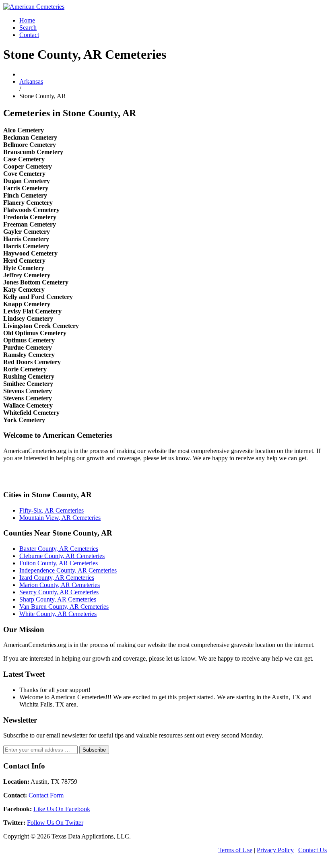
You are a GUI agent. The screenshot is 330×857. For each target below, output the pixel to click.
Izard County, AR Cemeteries (56, 577)
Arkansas (31, 81)
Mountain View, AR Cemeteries (60, 517)
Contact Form (46, 795)
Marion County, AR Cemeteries (59, 584)
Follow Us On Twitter (55, 822)
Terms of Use (235, 850)
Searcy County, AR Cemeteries (59, 592)
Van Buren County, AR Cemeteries (64, 606)
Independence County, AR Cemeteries (68, 570)
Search (28, 27)
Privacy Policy (275, 850)
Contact (29, 34)
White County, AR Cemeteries (58, 613)
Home (27, 20)
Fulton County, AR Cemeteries (58, 563)
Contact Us (312, 850)
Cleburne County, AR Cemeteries (62, 555)
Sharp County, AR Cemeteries (57, 599)
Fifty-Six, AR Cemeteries (51, 510)
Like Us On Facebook (61, 808)
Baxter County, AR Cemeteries (58, 548)
